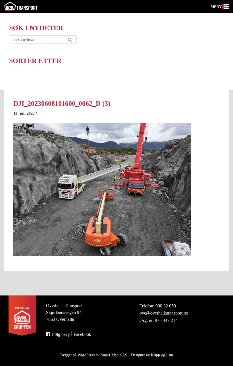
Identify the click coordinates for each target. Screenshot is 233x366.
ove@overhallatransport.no (164, 313)
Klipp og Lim (162, 355)
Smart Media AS (114, 355)
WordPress (86, 355)
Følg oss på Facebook (71, 334)
